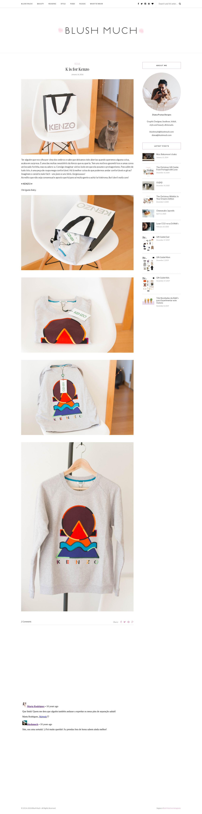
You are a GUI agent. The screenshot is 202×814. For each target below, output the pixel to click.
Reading (52, 4)
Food (72, 4)
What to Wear (96, 4)
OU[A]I (159, 182)
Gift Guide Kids (162, 278)
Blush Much (27, 4)
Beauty (40, 4)
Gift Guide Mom (163, 257)
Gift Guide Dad (162, 237)
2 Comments (26, 621)
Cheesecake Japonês (165, 210)
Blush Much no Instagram (171, 808)
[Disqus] (77, 662)
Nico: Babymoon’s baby (166, 154)
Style (63, 4)
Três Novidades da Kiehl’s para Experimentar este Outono (167, 300)
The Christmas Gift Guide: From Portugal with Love (167, 168)
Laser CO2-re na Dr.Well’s (167, 223)
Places (82, 4)
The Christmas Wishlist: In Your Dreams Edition (167, 197)
